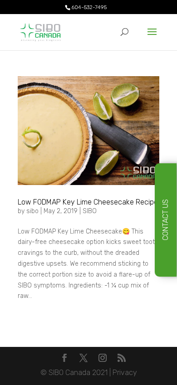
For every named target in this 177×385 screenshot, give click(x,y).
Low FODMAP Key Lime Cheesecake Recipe (88, 202)
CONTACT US (165, 220)
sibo (32, 211)
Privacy (125, 372)
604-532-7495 (89, 7)
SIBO (90, 211)
